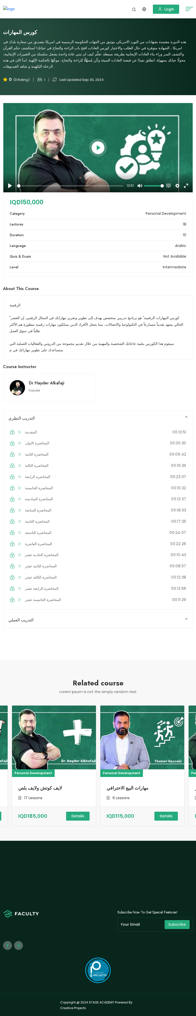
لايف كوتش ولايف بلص (40, 788)
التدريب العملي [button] (20, 620)
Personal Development (33, 773)
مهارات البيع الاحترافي (128, 788)
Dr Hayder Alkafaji (46, 383)
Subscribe (177, 924)
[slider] (70, 185)
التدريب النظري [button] (21, 418)
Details (77, 816)
